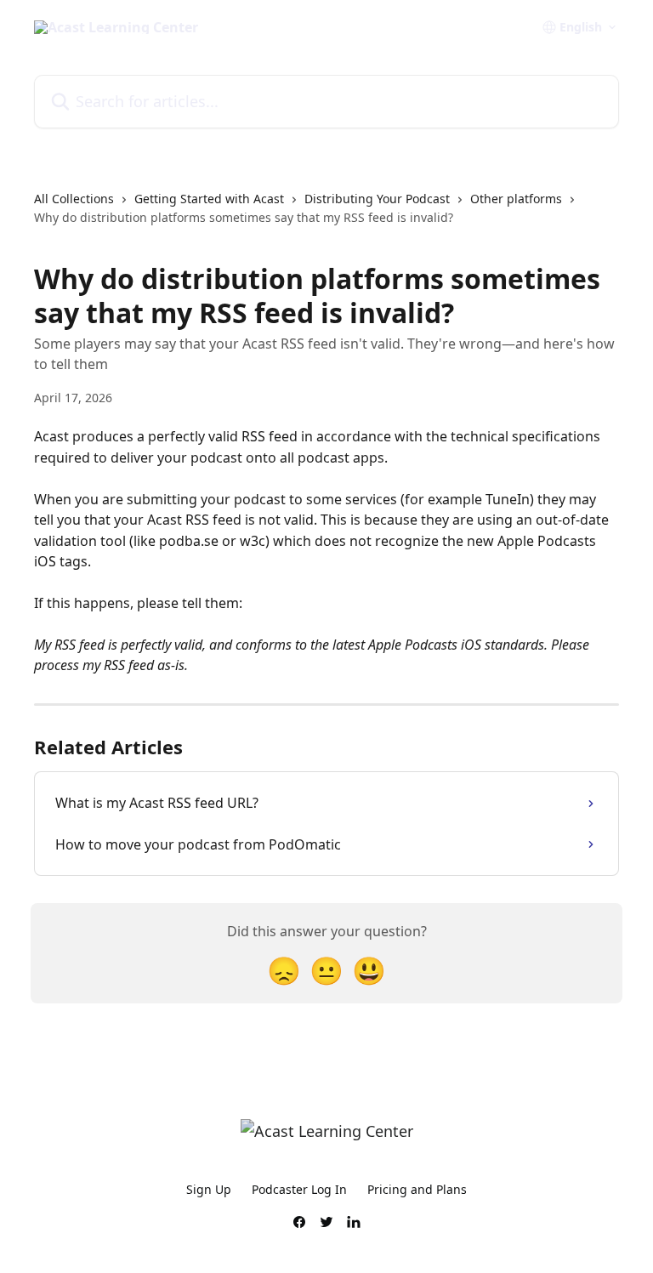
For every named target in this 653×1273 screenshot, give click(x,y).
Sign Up (208, 1189)
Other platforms (516, 198)
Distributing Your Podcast (377, 198)
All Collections (74, 198)
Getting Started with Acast (209, 198)
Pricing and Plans (417, 1189)
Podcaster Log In (299, 1189)
